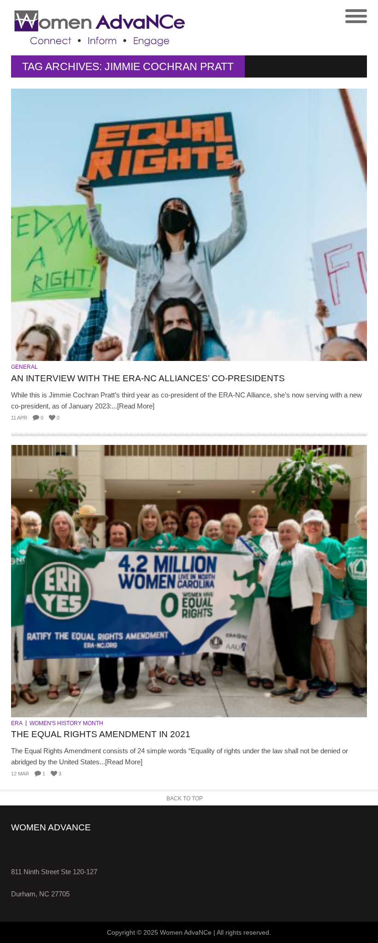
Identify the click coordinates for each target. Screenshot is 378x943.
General (24, 367)
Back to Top (184, 798)
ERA (17, 723)
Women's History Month (66, 723)
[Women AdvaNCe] (100, 28)
